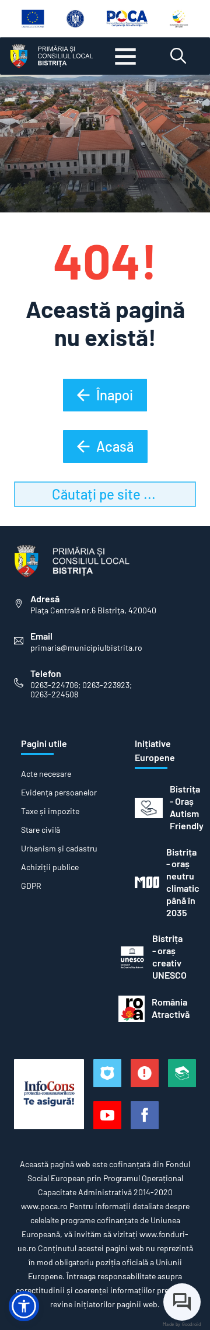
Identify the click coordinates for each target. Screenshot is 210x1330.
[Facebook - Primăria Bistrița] (145, 1115)
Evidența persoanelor (59, 792)
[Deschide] (125, 56)
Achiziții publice (50, 867)
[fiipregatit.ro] (145, 1073)
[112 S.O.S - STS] (107, 1073)
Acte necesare (46, 774)
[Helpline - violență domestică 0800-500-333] (182, 1073)
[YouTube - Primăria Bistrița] (107, 1115)
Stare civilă (40, 830)
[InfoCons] (49, 1094)
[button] (24, 1306)
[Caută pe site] (178, 56)
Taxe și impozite (50, 811)
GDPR (31, 886)
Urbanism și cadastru (59, 848)
